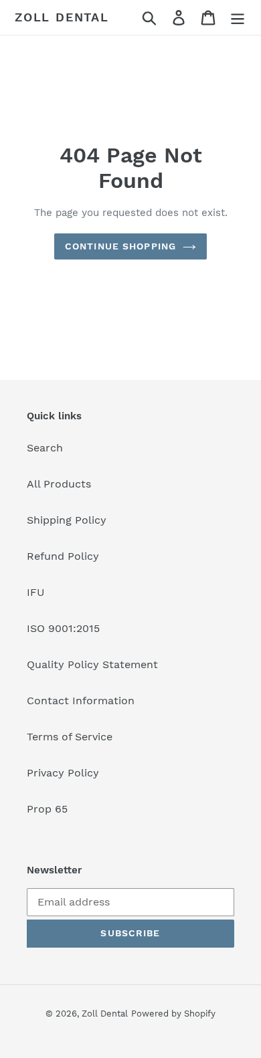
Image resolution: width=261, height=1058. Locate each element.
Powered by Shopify (173, 1014)
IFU (36, 592)
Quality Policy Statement (92, 664)
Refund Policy (63, 556)
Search (45, 447)
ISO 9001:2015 (63, 628)
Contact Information (81, 700)
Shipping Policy (66, 520)
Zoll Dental (62, 17)
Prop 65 (47, 809)
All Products (59, 484)
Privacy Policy (63, 772)
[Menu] (237, 18)
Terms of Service (69, 736)
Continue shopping (120, 246)
